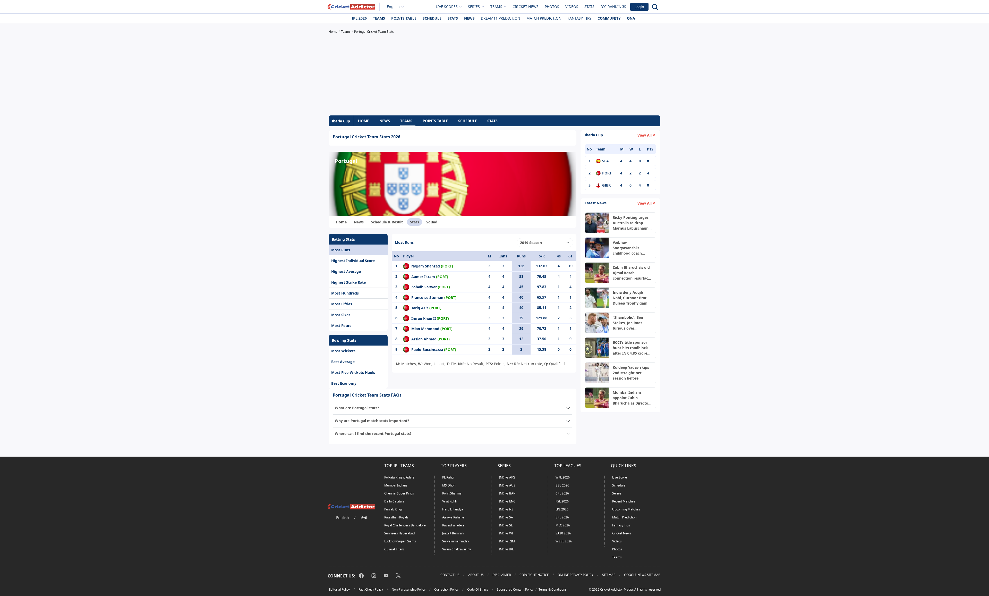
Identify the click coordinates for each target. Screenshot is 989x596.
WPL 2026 (563, 477)
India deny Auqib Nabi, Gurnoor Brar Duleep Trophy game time (631, 298)
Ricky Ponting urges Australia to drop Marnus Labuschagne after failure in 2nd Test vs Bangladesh (632, 223)
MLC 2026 (563, 525)
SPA (605, 160)
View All (644, 135)
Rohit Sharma (452, 493)
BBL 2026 (562, 485)
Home (341, 222)
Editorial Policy (339, 589)
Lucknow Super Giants (400, 541)
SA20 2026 (563, 533)
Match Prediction (543, 18)
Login (639, 6)
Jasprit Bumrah (453, 533)
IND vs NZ (506, 509)
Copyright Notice (534, 575)
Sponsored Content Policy (515, 589)
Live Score (619, 477)
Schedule (432, 18)
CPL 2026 (562, 493)
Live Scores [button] (447, 6)
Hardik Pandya (452, 509)
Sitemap (608, 575)
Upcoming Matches (626, 509)
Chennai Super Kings (399, 493)
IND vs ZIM (507, 541)
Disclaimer (501, 575)
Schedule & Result (387, 222)
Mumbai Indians (395, 485)
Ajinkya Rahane (453, 517)
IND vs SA (506, 517)
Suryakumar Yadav (455, 541)
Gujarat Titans (394, 549)
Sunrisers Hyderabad (399, 533)
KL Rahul (448, 477)
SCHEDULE (467, 120)
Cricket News (526, 6)
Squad (431, 222)
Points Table (403, 18)
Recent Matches (623, 501)
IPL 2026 (359, 18)
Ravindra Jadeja (453, 525)
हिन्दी (364, 517)
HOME (363, 120)
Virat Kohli (449, 501)
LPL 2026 (562, 509)
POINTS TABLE (435, 120)
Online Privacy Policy (575, 575)
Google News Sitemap (642, 575)
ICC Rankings (613, 6)
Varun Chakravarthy (456, 549)
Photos (552, 6)
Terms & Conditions (553, 589)
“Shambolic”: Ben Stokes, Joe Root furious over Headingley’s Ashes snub (630, 323)
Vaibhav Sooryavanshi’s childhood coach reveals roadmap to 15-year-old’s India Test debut (630, 248)
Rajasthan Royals (396, 517)
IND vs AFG (507, 477)
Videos (571, 6)
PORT (607, 173)
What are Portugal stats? (357, 407)
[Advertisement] (494, 75)
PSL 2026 (562, 501)
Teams (379, 18)
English (393, 6)
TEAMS (406, 120)
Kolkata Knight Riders (399, 477)
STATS (492, 120)
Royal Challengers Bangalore (405, 525)
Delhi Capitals (394, 501)
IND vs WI (506, 533)
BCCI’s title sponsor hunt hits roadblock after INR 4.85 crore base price (630, 348)
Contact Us (449, 575)
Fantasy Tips (579, 18)
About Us (476, 575)
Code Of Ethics (477, 589)
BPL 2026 (562, 517)
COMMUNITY (609, 18)
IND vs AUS (507, 485)
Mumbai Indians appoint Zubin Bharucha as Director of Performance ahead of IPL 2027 (631, 398)
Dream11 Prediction (500, 18)
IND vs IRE (506, 549)
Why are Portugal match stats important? (372, 420)
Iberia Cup (341, 121)
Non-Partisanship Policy (408, 589)
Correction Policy (446, 589)
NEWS (384, 120)
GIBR (606, 185)
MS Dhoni (449, 485)
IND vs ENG (507, 501)
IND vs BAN (507, 493)
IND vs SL (506, 525)
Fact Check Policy (371, 589)
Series (616, 493)
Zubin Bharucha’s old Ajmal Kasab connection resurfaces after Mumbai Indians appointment (632, 273)
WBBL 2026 (564, 541)
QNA (631, 18)
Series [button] (474, 6)
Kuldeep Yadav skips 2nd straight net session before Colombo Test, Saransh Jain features (631, 373)
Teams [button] (496, 6)
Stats (589, 6)
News (469, 18)
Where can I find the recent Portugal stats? (373, 433)
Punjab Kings (393, 509)
